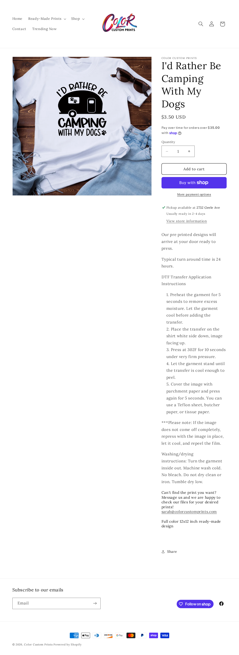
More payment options (194, 194)
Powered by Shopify (67, 644)
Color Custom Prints (38, 644)
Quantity (168, 142)
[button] (46, 19)
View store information (186, 221)
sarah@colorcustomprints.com (189, 511)
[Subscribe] (94, 603)
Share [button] (172, 551)
